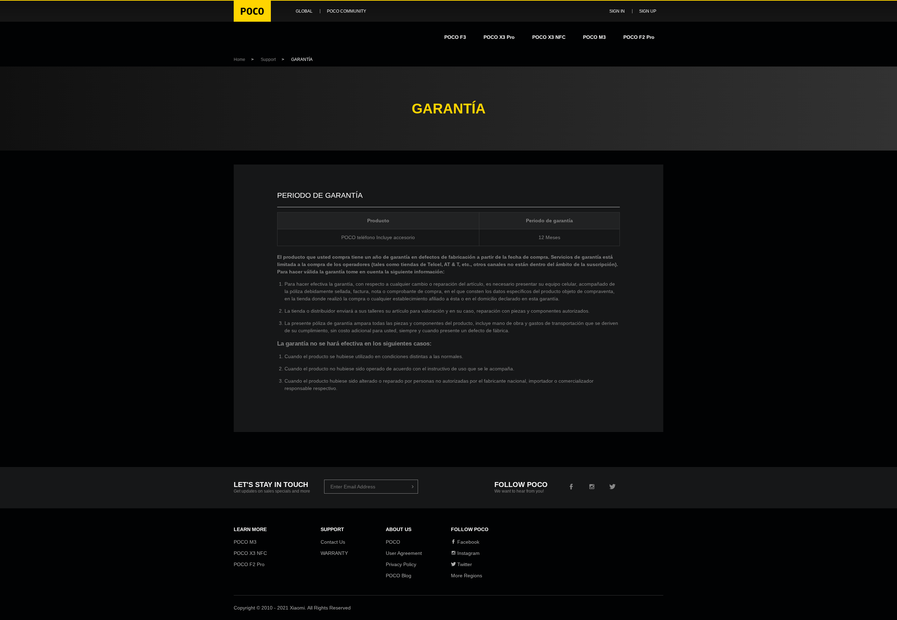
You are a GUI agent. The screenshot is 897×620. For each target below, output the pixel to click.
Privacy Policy (401, 564)
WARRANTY (334, 553)
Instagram (468, 553)
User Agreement (404, 553)
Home (239, 59)
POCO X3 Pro (499, 37)
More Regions (466, 575)
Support (268, 59)
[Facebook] (571, 487)
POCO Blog (398, 575)
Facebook (467, 542)
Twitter (464, 564)
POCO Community (346, 11)
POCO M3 (594, 37)
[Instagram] (592, 487)
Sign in (617, 11)
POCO (393, 542)
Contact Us (333, 542)
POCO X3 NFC (549, 37)
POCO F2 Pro (639, 37)
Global (304, 11)
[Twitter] (612, 487)
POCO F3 (455, 37)
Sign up (647, 11)
